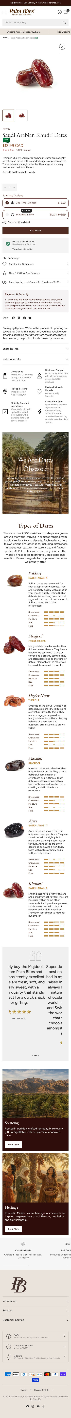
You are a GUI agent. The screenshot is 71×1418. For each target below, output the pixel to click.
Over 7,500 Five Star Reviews (24, 273)
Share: (5, 318)
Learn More (13, 1144)
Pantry (6, 129)
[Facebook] (27, 1406)
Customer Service (13, 1319)
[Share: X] (19, 318)
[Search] (64, 22)
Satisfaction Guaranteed (21, 264)
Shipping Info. (10, 348)
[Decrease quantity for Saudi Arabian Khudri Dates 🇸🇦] (5, 187)
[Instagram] (33, 1406)
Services (7, 1310)
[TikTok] (43, 1406)
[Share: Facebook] (13, 318)
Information (9, 1301)
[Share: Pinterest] (24, 318)
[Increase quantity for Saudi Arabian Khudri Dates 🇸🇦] (14, 187)
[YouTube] (38, 1406)
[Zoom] (62, 47)
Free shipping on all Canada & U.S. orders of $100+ (35, 282)
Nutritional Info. (11, 359)
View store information (22, 249)
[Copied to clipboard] (30, 318)
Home (4, 38)
